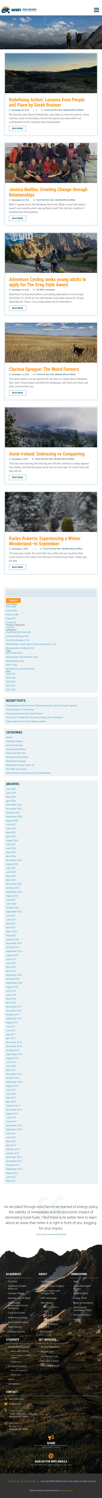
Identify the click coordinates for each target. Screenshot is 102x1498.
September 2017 (14, 1018)
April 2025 (11, 836)
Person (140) (12, 614)
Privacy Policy (30, 1481)
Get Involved (47, 1339)
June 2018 (11, 995)
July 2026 (11, 789)
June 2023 (11, 872)
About (43, 1274)
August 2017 (12, 1022)
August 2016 (12, 1058)
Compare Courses (16, 1331)
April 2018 (11, 1002)
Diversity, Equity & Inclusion (49, 1325)
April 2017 (11, 1038)
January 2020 (12, 939)
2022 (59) (10, 689)
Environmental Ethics (16, 749)
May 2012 (11, 1181)
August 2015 (12, 1086)
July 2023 (11, 868)
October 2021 (12, 907)
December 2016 (14, 1042)
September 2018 (14, 983)
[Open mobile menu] (97, 10)
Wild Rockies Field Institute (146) (22, 657)
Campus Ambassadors (53, 1320)
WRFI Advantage (49, 1298)
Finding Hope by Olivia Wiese (20, 709)
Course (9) (11, 622)
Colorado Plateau (14, 741)
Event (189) (11, 610)
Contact (12, 1392)
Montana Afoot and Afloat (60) (20, 668)
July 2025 (11, 824)
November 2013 (14, 1125)
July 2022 (11, 900)
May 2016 (11, 1070)
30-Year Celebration (50, 1347)
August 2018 (12, 987)
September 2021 (14, 911)
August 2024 (12, 840)
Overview (12, 1281)
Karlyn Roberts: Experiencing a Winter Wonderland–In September (45, 541)
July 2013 (11, 1133)
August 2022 (12, 896)
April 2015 (11, 1101)
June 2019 (11, 963)
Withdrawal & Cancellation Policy (82, 1308)
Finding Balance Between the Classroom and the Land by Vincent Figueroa (41, 705)
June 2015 (11, 1094)
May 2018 (11, 998)
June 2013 (11, 1137)
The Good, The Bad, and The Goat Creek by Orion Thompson (34, 717)
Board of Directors (51, 1307)
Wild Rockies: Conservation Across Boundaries (28, 773)
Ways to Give (47, 1351)
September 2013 (14, 1129)
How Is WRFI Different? (20, 1351)
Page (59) (10, 618)
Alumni (9, 737)
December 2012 (14, 1157)
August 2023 (12, 864)
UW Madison (14, 1384)
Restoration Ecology (16, 761)
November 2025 (14, 808)
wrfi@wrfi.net (15, 1404)
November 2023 (14, 860)
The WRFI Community (45, 290)
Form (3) (10, 627)
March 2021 (12, 931)
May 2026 (11, 797)
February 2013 (13, 1149)
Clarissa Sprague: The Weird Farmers (44, 369)
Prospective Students (18, 1347)
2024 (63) (10, 681)
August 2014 (12, 1113)
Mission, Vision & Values (52, 1286)
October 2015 (12, 1078)
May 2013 (11, 1141)
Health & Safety (80, 1293)
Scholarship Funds (49, 1356)
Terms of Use (14, 1481)
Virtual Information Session (82, 1287)
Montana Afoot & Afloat (73, 110)
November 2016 (14, 1046)
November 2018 (14, 975)
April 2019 (11, 971)
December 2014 (14, 1109)
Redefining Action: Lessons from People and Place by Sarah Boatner (47, 102)
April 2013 (11, 1145)
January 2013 (12, 1153)
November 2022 (14, 884)
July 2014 (11, 1117)
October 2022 (12, 888)
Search (13, 600)
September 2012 (14, 1169)
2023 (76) (10, 685)
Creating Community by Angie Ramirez (24, 713)
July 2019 (11, 959)
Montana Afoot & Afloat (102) (20, 648)
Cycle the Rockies (14, 745)
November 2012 (14, 1161)
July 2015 (11, 1090)
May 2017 (11, 1034)
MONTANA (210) (14, 653)
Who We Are (47, 1302)
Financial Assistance (83, 1302)
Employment (47, 1331)
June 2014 (11, 1121)
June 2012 (11, 1177)
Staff (46, 1311)
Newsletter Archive (50, 1365)
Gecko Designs (66, 1490)
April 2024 (11, 856)
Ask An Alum (16, 1362)
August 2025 (12, 820)
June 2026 (11, 793)
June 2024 (11, 848)
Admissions (79, 1274)
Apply (76, 1281)
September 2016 (14, 1054)
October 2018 (12, 979)
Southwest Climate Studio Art (20, 765)
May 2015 (11, 1097)
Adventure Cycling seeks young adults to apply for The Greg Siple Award (47, 282)
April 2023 (11, 880)
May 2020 (11, 935)
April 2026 (11, 800)
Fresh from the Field (53, 110)
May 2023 (11, 876)
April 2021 (11, 927)
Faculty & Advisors (82, 1314)
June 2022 (11, 903)
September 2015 (14, 1082)
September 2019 (14, 951)
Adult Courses (14, 1327)
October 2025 (12, 812)
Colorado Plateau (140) (17, 636)
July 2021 (11, 915)
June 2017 (11, 1030)
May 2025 (11, 832)
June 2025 (11, 828)
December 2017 (14, 1006)
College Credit (80, 1298)
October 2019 (12, 947)
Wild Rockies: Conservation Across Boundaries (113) (31, 644)
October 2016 (12, 1050)
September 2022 (14, 892)
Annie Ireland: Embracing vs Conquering (47, 454)
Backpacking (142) (15, 661)
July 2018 (11, 991)
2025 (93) (10, 677)
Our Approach (47, 1281)
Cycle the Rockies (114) (17, 640)
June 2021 (11, 919)
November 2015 (14, 1074)
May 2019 (11, 967)
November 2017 (14, 1010)
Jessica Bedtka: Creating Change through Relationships (48, 192)
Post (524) (11, 606)
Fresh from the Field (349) (18, 632)
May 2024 (11, 852)
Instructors (48, 1315)
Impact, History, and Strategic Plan (50, 1292)
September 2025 (14, 816)
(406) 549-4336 (16, 1399)
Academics (13, 1274)
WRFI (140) (11, 665)
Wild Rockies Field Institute (18, 10)
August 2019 (12, 955)
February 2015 (13, 1105)
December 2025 (14, 804)
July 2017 (11, 1026)
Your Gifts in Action (50, 1361)
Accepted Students (17, 1366)
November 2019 (14, 943)
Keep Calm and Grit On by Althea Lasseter (26, 721)
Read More (17, 128)
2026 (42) (10, 673)
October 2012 (12, 1165)
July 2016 (11, 1062)
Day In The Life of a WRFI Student (21, 1356)
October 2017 (12, 1014)
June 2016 (11, 1066)
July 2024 (11, 844)
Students (12, 1339)
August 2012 (12, 1173)
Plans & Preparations (19, 1370)
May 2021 (11, 923)
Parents (77, 1319)
